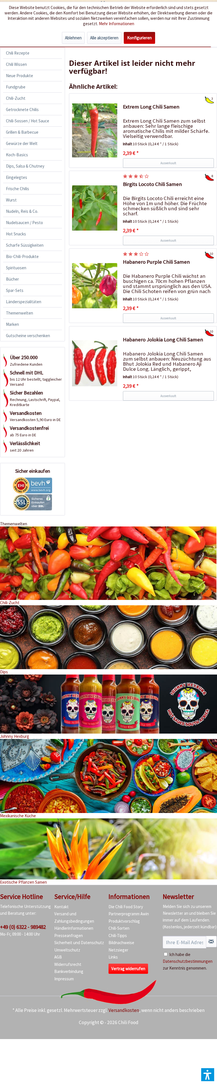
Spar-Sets (14, 290)
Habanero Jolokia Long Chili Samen (163, 339)
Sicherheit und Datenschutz (79, 942)
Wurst (11, 200)
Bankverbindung (68, 971)
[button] (207, 1074)
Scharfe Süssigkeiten (25, 245)
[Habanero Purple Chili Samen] (94, 286)
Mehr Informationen (116, 23)
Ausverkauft (168, 163)
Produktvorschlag (124, 921)
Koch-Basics (17, 154)
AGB (58, 957)
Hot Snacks (16, 234)
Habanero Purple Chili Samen (156, 262)
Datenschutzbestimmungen (187, 961)
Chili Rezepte (17, 53)
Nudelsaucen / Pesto (24, 222)
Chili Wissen (16, 64)
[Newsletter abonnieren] (211, 941)
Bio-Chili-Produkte (22, 256)
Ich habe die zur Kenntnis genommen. (187, 961)
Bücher (12, 279)
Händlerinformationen (73, 928)
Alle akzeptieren (104, 37)
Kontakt (61, 906)
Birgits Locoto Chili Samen (152, 184)
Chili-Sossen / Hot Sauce (27, 120)
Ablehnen (73, 37)
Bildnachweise (121, 942)
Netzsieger (118, 950)
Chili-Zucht (15, 98)
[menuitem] (32, 53)
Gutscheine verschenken (28, 335)
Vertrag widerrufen (128, 968)
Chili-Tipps (117, 935)
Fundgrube (15, 87)
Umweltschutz (67, 950)
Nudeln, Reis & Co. (22, 211)
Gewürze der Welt (22, 143)
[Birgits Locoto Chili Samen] (94, 208)
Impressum (64, 978)
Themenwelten (19, 313)
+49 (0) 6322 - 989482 (23, 926)
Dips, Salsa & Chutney (25, 166)
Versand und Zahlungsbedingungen (74, 917)
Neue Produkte (19, 75)
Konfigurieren (139, 37)
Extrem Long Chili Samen (151, 106)
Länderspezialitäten (23, 301)
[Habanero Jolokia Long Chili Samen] (94, 363)
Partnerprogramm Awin (128, 913)
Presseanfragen (68, 935)
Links (113, 957)
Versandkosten (123, 1010)
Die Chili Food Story (125, 906)
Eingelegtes (16, 177)
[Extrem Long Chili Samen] (94, 130)
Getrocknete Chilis (22, 109)
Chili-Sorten (118, 928)
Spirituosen (16, 267)
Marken (12, 324)
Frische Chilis (17, 188)
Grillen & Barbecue (22, 132)
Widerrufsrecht (67, 964)
